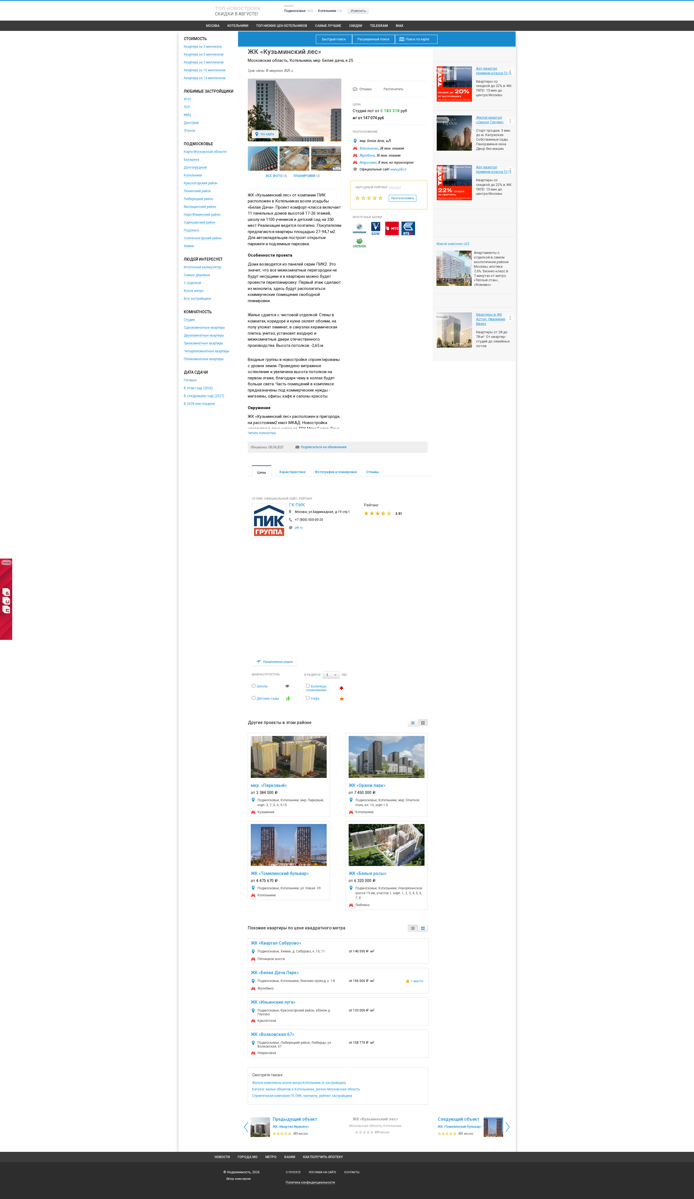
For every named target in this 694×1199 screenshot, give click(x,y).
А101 (188, 99)
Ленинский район (197, 191)
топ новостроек (238, 8)
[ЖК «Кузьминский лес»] (294, 140)
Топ (281, 26)
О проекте (293, 1172)
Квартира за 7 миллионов (204, 62)
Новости (222, 1157)
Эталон (189, 130)
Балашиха (191, 159)
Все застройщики (197, 298)
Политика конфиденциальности (310, 1182)
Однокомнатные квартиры (204, 327)
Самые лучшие (328, 26)
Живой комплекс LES (452, 244)
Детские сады (268, 698)
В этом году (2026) (198, 388)
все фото (274, 176)
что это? (395, 187)
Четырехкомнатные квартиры (206, 351)
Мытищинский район (200, 207)
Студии (189, 320)
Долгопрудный (195, 167)
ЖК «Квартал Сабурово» (276, 943)
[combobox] (331, 675)
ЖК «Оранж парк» (367, 785)
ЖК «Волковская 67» (272, 1034)
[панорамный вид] (263, 158)
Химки (189, 246)
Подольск (191, 230)
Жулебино (367, 155)
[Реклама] (6, 639)
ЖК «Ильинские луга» (273, 1002)
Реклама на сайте (322, 1172)
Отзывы (365, 89)
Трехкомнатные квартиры (203, 343)
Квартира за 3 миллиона (203, 47)
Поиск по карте (417, 39)
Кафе (315, 698)
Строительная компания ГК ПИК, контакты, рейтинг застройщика (302, 1096)
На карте (267, 134)
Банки (289, 1157)
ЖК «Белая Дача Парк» (275, 972)
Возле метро (193, 291)
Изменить (358, 11)
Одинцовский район (199, 222)
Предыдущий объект (295, 1119)
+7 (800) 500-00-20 (309, 520)
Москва (213, 26)
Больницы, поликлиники (316, 688)
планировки (304, 176)
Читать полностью (262, 433)
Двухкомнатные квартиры (204, 335)
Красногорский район (200, 183)
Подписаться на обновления (323, 447)
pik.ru (299, 527)
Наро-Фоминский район (202, 214)
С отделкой (192, 283)
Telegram (379, 26)
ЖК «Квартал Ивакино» (291, 1127)
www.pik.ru (398, 169)
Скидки (355, 26)
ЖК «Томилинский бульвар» (280, 873)
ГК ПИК (297, 505)
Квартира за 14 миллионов (205, 78)
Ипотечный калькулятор (202, 267)
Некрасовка (368, 162)
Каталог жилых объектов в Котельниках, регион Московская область (306, 1089)
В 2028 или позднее (199, 404)
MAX (399, 26)
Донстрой (191, 123)
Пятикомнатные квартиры (204, 359)
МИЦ (187, 115)
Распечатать (393, 89)
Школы (262, 686)
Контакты (351, 1172)
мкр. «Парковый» (269, 785)
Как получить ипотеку (323, 1157)
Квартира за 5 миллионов (204, 54)
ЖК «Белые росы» (368, 873)
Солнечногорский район (202, 238)
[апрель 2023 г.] (294, 158)
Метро (271, 1157)
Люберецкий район (198, 199)
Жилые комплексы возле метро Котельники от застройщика (299, 1083)
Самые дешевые (197, 275)
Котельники (237, 26)
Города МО (248, 1157)
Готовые (190, 380)
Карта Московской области (205, 152)
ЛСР (187, 107)
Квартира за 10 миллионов (205, 70)
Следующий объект (458, 1119)
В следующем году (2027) (204, 396)
